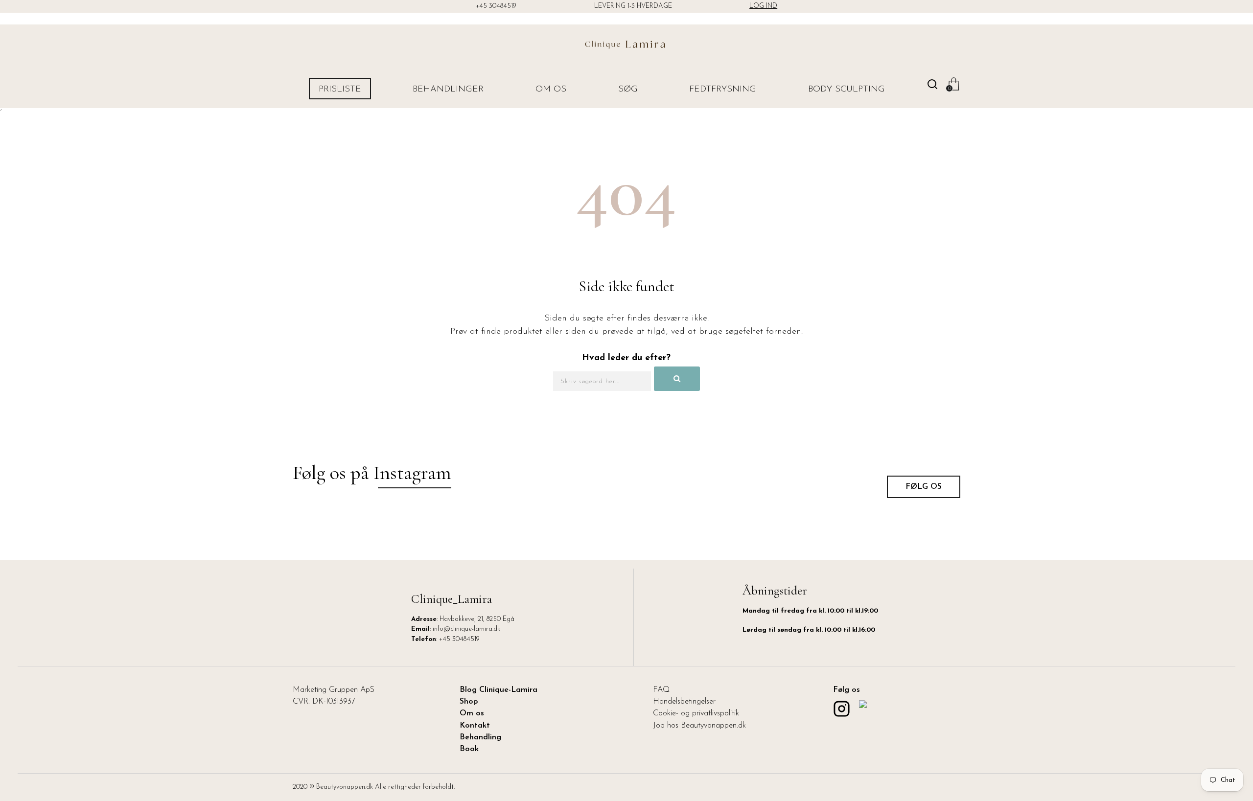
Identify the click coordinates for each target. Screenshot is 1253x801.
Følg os (923, 487)
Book (469, 749)
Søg (628, 89)
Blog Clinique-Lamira (498, 690)
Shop (469, 702)
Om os (550, 89)
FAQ (661, 690)
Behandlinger (448, 89)
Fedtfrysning (722, 89)
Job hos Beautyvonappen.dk (699, 726)
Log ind (763, 6)
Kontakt (475, 726)
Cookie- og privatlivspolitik (696, 713)
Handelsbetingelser (684, 702)
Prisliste (340, 89)
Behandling (480, 737)
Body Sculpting (846, 89)
